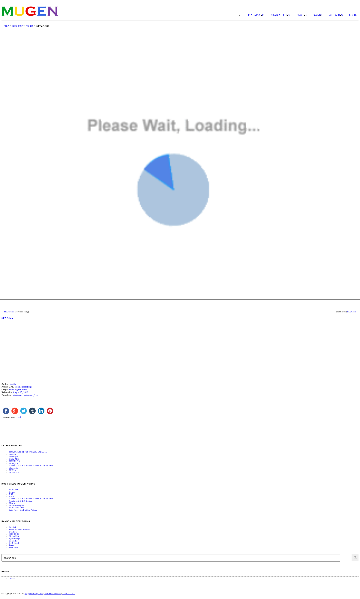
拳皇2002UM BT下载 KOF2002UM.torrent (28, 452)
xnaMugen (13, 457)
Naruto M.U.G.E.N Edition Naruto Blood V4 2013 (31, 466)
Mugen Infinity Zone (34, 593)
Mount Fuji (14, 536)
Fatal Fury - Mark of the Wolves (23, 510)
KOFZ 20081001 (16, 507)
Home (5, 25)
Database (256, 15)
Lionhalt (12, 527)
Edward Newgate (16, 505)
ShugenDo (13, 468)
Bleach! (12, 503)
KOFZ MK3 (14, 459)
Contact (12, 578)
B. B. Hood (14, 543)
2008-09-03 (14, 534)
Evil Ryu (13, 532)
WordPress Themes (52, 593)
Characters (280, 15)
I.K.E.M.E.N (14, 461)
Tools (353, 15)
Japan (11, 545)
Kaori (11, 496)
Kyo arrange (14, 538)
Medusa (12, 454)
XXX (11, 494)
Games (318, 15)
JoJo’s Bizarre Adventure (19, 529)
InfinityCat (13, 463)
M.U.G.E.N (14, 472)
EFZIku (12, 470)
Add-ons (336, 15)
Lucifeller (13, 541)
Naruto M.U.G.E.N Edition (20, 501)
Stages (301, 15)
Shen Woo (13, 547)
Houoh (12, 492)
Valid (68, 593)
